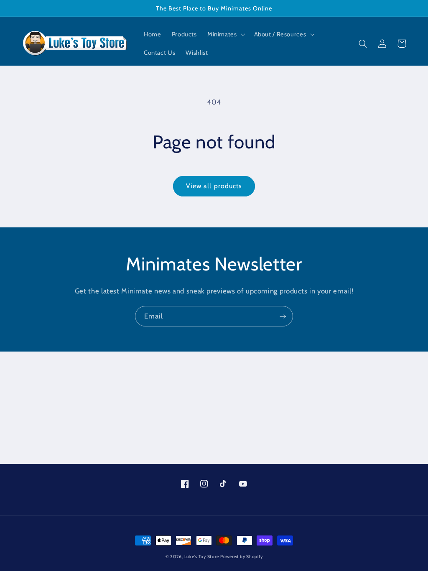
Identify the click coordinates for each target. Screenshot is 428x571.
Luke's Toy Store (201, 556)
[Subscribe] (283, 316)
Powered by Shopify (241, 556)
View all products (214, 186)
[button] (225, 34)
